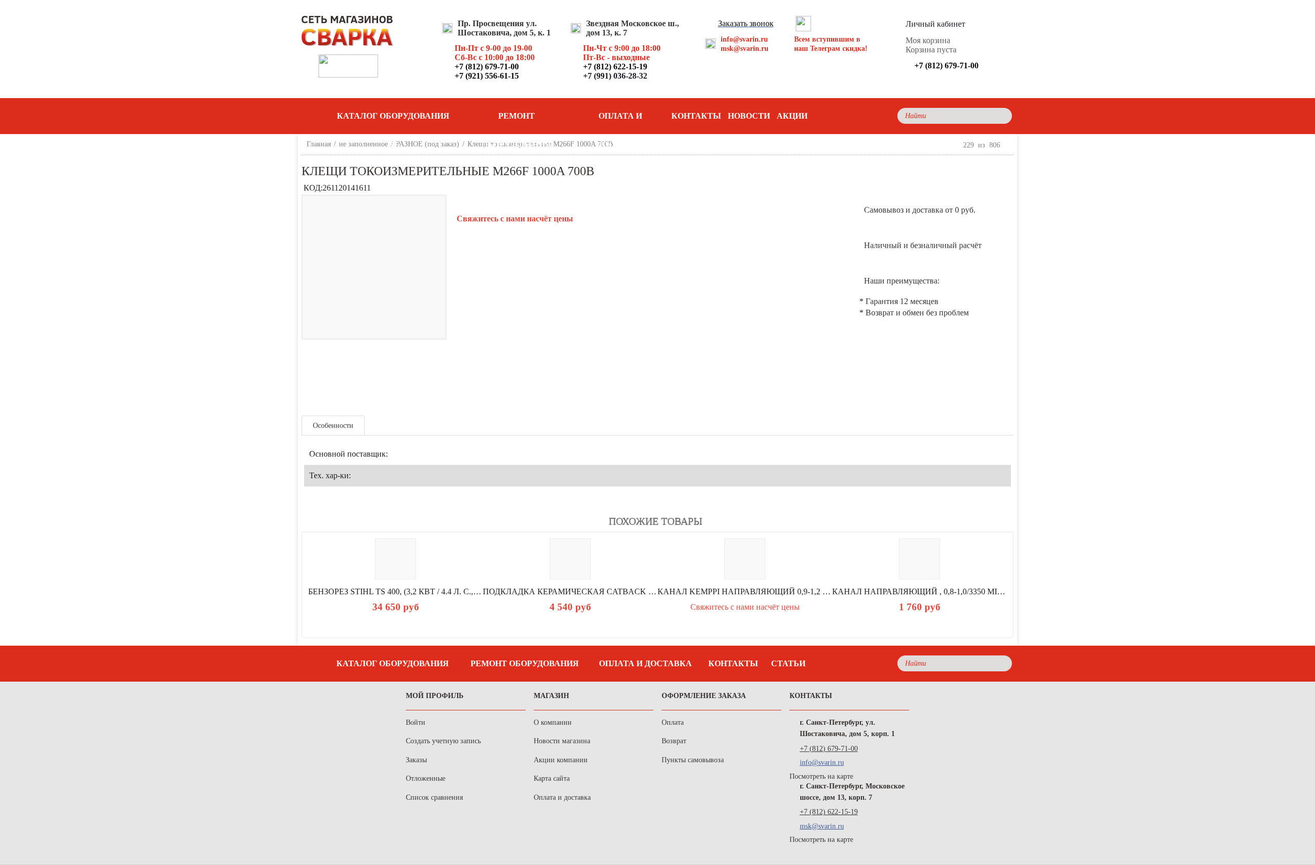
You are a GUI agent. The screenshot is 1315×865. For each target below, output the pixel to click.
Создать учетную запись (443, 741)
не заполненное (363, 144)
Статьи (788, 663)
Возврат (674, 741)
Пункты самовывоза (693, 760)
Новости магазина (562, 741)
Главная (319, 144)
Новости (749, 115)
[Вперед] (1008, 145)
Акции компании (561, 760)
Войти (415, 722)
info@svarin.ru (744, 39)
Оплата (673, 722)
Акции (792, 115)
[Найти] (1001, 116)
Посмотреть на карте (821, 776)
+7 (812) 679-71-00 (829, 749)
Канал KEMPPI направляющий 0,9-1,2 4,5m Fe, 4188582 (745, 591)
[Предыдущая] (954, 145)
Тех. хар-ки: (330, 475)
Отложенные (425, 778)
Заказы (416, 760)
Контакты (696, 115)
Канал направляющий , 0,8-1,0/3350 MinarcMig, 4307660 (919, 591)
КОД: (313, 187)
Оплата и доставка (620, 120)
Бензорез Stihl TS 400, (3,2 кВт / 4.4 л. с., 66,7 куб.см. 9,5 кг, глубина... (395, 591)
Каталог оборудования (392, 663)
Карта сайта (552, 778)
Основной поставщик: (348, 453)
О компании (553, 722)
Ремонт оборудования (516, 120)
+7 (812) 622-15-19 (829, 812)
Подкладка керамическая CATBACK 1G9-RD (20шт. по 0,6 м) (570, 591)
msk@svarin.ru (744, 48)
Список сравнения (434, 797)
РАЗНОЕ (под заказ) (427, 144)
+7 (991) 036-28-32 (615, 75)
